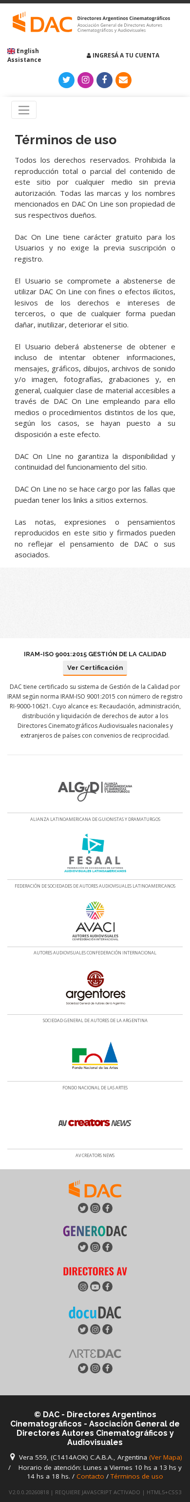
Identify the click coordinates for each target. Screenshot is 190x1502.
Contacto (90, 1476)
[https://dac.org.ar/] (91, 22)
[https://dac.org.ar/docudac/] (95, 1311)
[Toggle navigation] (24, 110)
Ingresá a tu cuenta (125, 55)
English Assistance (24, 55)
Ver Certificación (95, 667)
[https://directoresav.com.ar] (95, 1270)
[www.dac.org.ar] (95, 1188)
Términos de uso (137, 1476)
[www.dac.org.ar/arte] (95, 1352)
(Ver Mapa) (165, 1457)
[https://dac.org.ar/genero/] (95, 1231)
